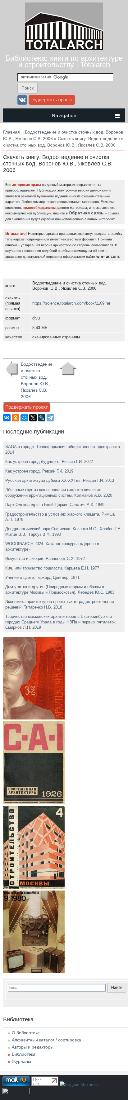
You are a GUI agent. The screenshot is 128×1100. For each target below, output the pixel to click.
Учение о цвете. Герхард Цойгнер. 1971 (42, 577)
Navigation (64, 115)
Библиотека (23, 1054)
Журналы (21, 1061)
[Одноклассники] (15, 417)
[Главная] (64, 48)
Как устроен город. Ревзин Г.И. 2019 (39, 471)
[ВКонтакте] (7, 417)
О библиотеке (26, 1032)
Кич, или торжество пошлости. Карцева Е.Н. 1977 (52, 568)
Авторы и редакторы (32, 1047)
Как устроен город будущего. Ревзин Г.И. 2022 (49, 461)
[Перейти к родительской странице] (67, 368)
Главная (11, 132)
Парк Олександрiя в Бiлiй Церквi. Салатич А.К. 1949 (54, 504)
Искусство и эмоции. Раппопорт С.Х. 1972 (45, 558)
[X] (33, 417)
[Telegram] (50, 417)
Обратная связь (86, 212)
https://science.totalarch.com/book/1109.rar (71, 303)
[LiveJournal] (41, 417)
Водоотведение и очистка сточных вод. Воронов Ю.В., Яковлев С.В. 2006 (37, 380)
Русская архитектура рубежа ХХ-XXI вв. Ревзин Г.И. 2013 (59, 480)
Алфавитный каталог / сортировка (46, 1039)
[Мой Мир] (24, 417)
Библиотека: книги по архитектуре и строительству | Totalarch (64, 61)
